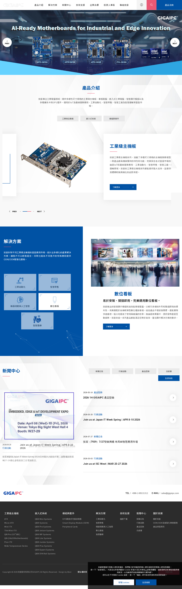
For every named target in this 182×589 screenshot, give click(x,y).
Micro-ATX (9, 522)
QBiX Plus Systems (43, 545)
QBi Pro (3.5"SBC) (12, 534)
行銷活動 (140, 522)
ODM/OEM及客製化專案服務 (165, 522)
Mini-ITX (8, 526)
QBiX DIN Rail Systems (45, 553)
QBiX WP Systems (43, 534)
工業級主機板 (11, 513)
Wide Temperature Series (16, 545)
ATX (6, 519)
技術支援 (80, 4)
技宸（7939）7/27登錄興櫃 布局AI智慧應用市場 (48, 446)
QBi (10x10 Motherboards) (16, 538)
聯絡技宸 (124, 4)
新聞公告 (140, 519)
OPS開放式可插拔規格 (71, 519)
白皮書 (139, 530)
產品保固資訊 (159, 526)
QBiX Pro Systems (43, 526)
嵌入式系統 (41, 513)
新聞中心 (66, 4)
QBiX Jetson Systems (44, 530)
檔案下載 (124, 519)
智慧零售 (100, 522)
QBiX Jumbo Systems (44, 542)
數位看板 (100, 530)
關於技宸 (158, 513)
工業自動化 (100, 519)
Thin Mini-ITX (10, 530)
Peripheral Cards (70, 526)
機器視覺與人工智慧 (104, 526)
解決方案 (52, 4)
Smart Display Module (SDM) (75, 522)
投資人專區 (109, 4)
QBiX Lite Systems (43, 538)
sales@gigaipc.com (170, 493)
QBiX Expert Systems (44, 549)
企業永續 (94, 4)
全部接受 (146, 582)
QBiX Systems (41, 522)
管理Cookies (123, 582)
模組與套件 (68, 513)
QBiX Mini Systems (43, 519)
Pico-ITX (8, 542)
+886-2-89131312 (140, 493)
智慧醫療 (100, 534)
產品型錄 (140, 526)
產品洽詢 (169, 4)
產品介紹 (38, 4)
